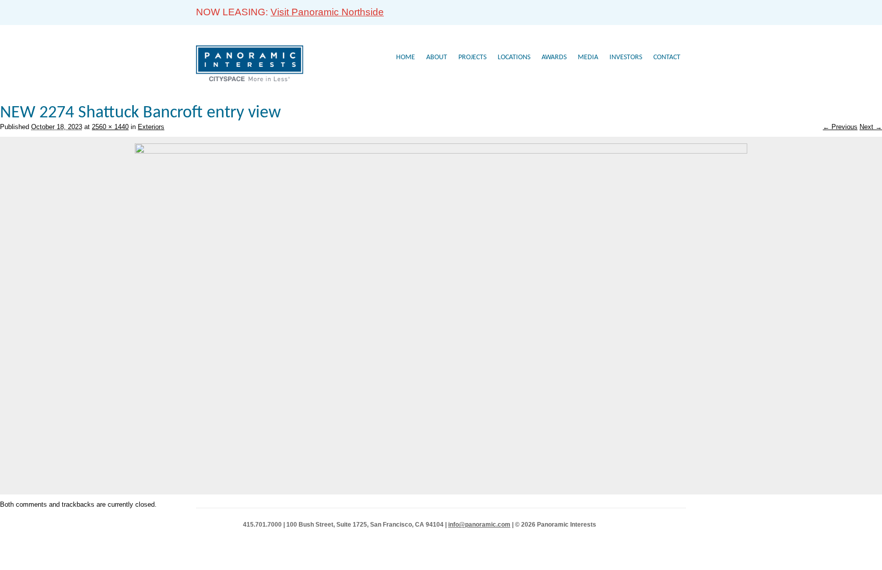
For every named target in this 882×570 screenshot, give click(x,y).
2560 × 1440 (110, 127)
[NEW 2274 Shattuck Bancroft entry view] (441, 151)
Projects (472, 57)
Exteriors (151, 127)
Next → (871, 127)
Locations (514, 57)
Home (405, 57)
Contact (666, 57)
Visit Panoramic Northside (327, 12)
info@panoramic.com (479, 524)
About (436, 57)
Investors (625, 57)
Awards (554, 57)
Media (588, 57)
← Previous (840, 127)
